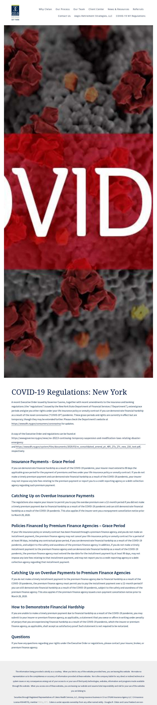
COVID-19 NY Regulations (131, 15)
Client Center (96, 9)
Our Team (79, 9)
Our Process (63, 9)
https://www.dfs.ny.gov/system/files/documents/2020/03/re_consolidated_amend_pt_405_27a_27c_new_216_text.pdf (78, 446)
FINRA (40, 702)
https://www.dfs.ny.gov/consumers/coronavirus (36, 423)
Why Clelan (45, 9)
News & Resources (118, 9)
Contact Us (64, 15)
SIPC (46, 702)
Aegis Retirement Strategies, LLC (93, 15)
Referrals (138, 9)
